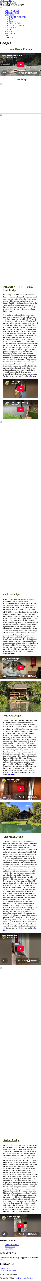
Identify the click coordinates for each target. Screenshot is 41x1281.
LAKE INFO (9, 15)
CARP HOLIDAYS (12, 11)
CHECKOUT (10, 37)
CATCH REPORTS (12, 13)
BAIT (11, 19)
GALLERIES (10, 33)
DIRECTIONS (10, 27)
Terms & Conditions (16, 25)
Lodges (11, 21)
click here (12, 653)
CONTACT (9, 29)
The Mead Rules (15, 23)
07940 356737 (5, 1268)
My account (9, 1249)
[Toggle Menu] (1, 7)
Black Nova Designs (25, 1278)
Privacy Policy (10, 1247)
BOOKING (9, 31)
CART (7, 35)
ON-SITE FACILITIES (17, 17)
